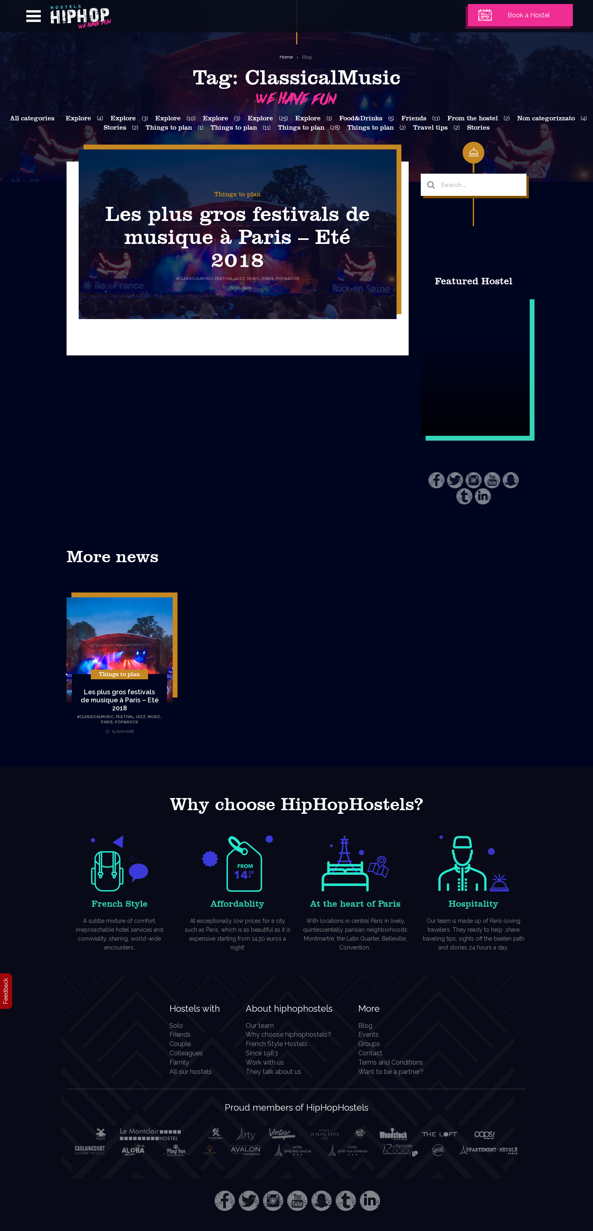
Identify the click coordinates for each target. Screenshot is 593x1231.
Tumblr (464, 496)
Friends (413, 118)
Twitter (455, 480)
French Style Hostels (276, 1044)
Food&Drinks (360, 118)
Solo (176, 1025)
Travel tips (430, 127)
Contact (370, 1053)
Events (368, 1034)
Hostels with (194, 1008)
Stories (115, 127)
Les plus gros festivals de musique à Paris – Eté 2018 (237, 237)
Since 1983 (262, 1053)
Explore (78, 118)
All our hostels (190, 1072)
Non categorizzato (546, 118)
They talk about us (273, 1072)
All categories (32, 118)
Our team (260, 1025)
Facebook (436, 480)
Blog (307, 57)
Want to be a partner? (391, 1072)
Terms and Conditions (390, 1062)
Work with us (265, 1062)
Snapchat (511, 480)
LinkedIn (483, 496)
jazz (141, 717)
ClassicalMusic (96, 717)
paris (107, 722)
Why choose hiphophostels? (288, 1034)
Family (179, 1062)
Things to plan (169, 127)
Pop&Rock (126, 722)
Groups (369, 1044)
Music (154, 717)
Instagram (474, 480)
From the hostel (472, 118)
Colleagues (186, 1053)
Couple (180, 1044)
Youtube (492, 480)
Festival (125, 717)
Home (286, 57)
